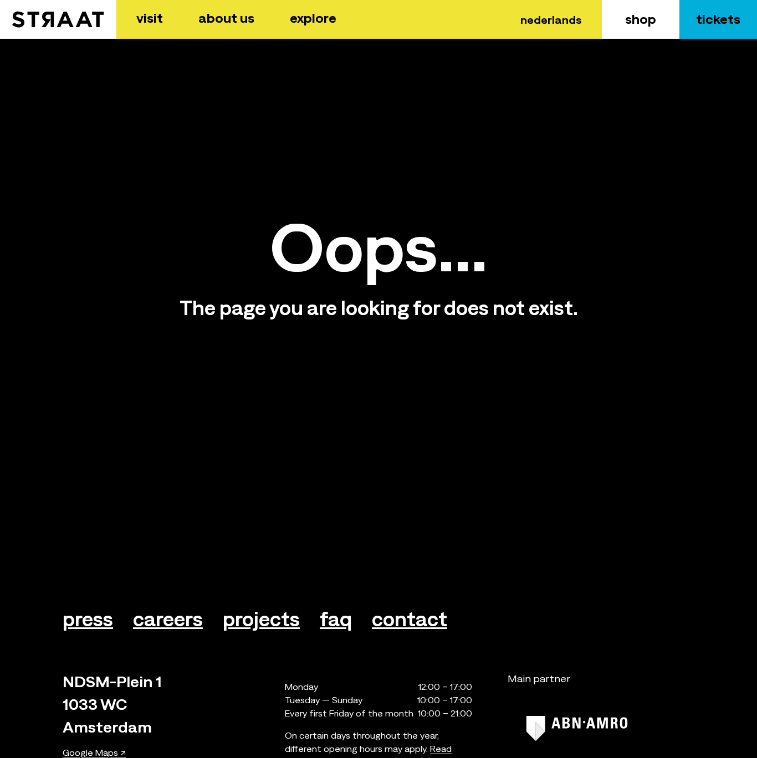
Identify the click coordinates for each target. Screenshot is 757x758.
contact (409, 619)
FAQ (336, 619)
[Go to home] (58, 19)
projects (261, 619)
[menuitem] (149, 19)
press (88, 619)
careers (168, 619)
